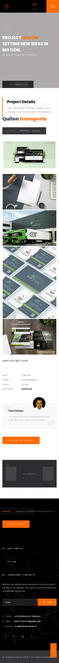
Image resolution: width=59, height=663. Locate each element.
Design (36, 131)
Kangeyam (26, 389)
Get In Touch (16, 524)
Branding (25, 131)
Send (49, 602)
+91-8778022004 (21, 616)
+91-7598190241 (34, 616)
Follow (12, 561)
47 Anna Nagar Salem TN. (26, 626)
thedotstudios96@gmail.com (26, 621)
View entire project (21, 440)
